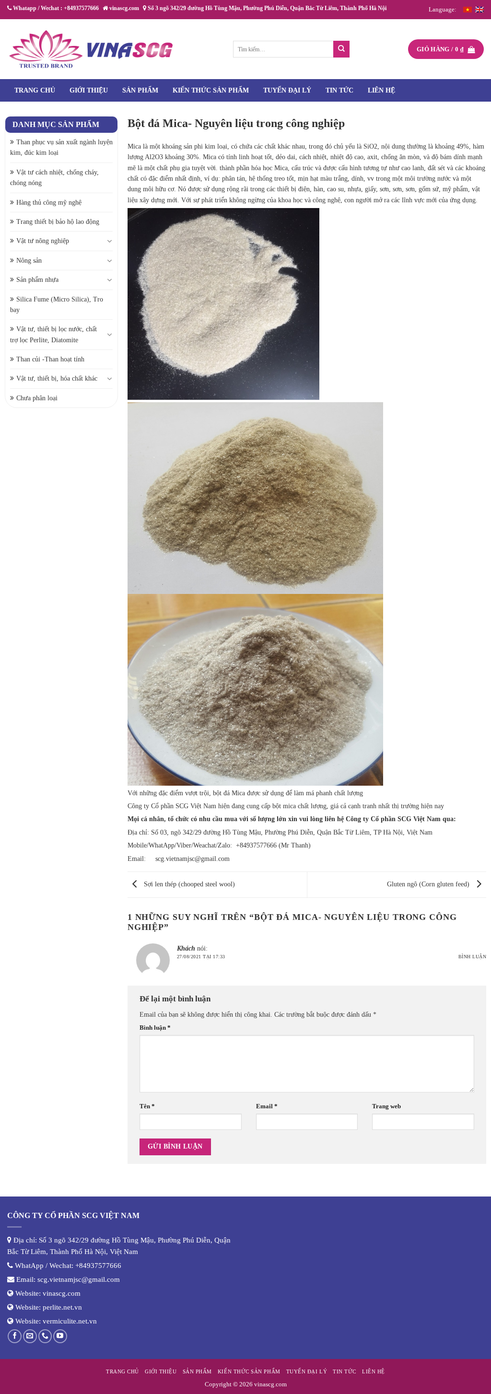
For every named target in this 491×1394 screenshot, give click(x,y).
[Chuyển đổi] (109, 241)
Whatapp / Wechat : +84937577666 (55, 8)
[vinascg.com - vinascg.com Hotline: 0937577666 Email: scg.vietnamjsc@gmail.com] (91, 49)
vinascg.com (62, 1293)
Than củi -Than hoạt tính (50, 359)
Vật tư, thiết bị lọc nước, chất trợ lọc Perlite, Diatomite (53, 334)
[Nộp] (341, 49)
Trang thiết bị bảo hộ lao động (57, 221)
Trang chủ (34, 90)
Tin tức (339, 90)
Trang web (386, 1106)
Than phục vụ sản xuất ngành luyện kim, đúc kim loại (61, 147)
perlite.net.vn (62, 1307)
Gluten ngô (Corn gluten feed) (429, 884)
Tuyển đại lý (287, 90)
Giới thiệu (89, 90)
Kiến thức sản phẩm (211, 90)
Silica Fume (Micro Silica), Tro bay (56, 305)
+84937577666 (98, 1265)
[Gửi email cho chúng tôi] (30, 1336)
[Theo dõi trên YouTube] (60, 1336)
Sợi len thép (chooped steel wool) (188, 884)
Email (267, 1106)
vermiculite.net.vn (70, 1321)
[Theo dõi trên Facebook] (15, 1336)
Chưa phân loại (37, 398)
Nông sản (29, 260)
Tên (147, 1106)
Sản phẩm (140, 90)
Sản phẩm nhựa (37, 279)
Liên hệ (381, 90)
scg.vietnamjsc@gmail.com (192, 858)
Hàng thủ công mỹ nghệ (49, 202)
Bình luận (472, 956)
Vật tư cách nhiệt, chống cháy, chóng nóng (54, 177)
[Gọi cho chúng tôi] (45, 1336)
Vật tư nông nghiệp (42, 240)
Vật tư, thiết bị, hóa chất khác (56, 378)
